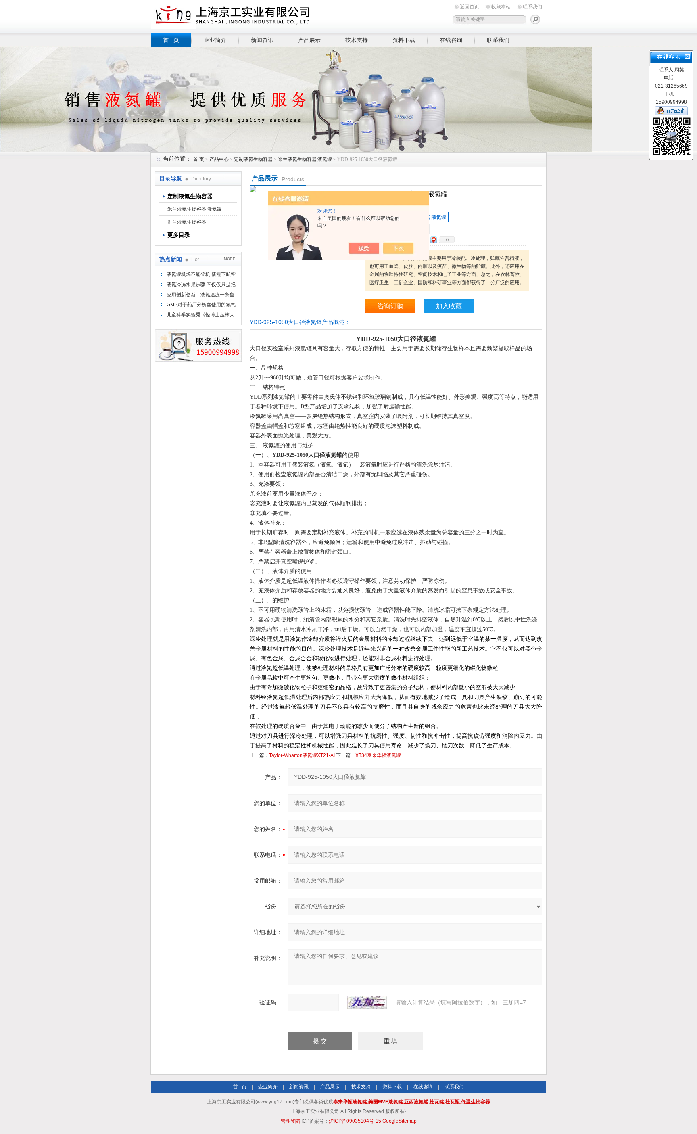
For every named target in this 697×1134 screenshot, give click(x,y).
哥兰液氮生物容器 (186, 222)
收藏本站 (501, 7)
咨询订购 (390, 306)
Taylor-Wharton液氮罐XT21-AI (302, 755)
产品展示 (309, 40)
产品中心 (219, 159)
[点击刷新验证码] (367, 1002)
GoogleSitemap (399, 1121)
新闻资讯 (262, 40)
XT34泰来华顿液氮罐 (378, 755)
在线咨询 (451, 40)
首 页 (171, 40)
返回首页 (469, 7)
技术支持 (356, 40)
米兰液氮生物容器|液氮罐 (305, 159)
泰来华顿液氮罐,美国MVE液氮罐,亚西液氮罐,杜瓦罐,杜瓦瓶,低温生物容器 (411, 1102)
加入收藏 (449, 306)
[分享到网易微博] (433, 239)
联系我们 (532, 7)
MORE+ (230, 259)
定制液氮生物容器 (253, 159)
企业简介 (215, 40)
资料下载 (403, 40)
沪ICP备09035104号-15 (355, 1121)
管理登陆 (290, 1121)
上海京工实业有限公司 (292, 15)
